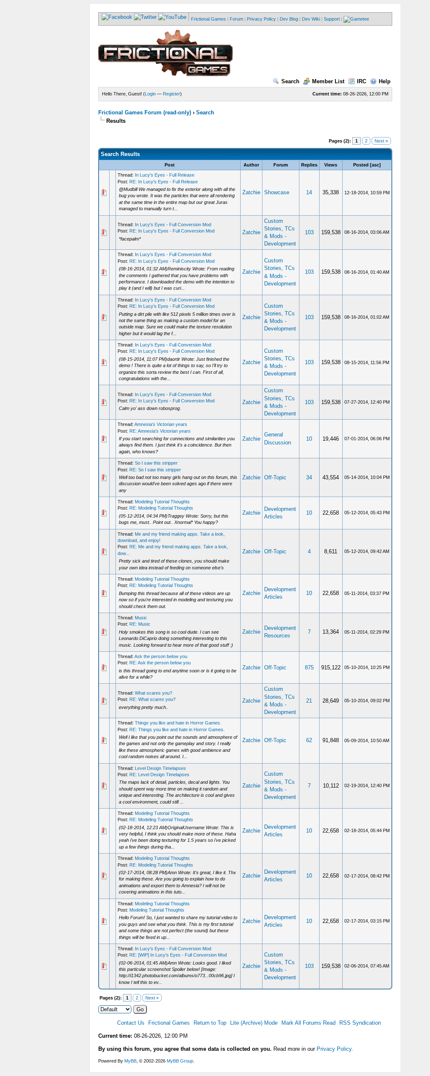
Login (150, 93)
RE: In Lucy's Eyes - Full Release (163, 181)
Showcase (276, 192)
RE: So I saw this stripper (155, 469)
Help (385, 81)
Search (290, 81)
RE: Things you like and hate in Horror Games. (177, 729)
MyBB (130, 1060)
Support (332, 18)
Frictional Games (208, 18)
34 (309, 477)
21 (309, 701)
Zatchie (251, 192)
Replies (309, 164)
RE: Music (139, 624)
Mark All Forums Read (308, 1023)
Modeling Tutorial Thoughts (162, 501)
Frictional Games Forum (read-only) (144, 112)
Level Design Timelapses (160, 768)
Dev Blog (289, 18)
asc (375, 164)
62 (309, 740)
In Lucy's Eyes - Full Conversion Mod (173, 224)
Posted (361, 164)
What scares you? (153, 692)
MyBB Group (180, 1060)
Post (170, 164)
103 (309, 232)
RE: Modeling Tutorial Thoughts (161, 507)
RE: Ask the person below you (160, 662)
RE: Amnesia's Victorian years (160, 431)
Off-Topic (275, 477)
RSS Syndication (360, 1023)
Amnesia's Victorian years (160, 424)
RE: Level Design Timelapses (159, 774)
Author (251, 164)
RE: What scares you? (152, 699)
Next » (381, 140)
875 (309, 667)
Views (330, 164)
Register (171, 93)
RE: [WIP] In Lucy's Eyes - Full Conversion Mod (178, 954)
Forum (236, 18)
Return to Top (210, 1023)
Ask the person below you (160, 656)
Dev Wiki (311, 18)
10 (309, 439)
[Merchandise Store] (356, 18)
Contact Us (130, 1023)
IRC (361, 81)
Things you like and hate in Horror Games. (178, 722)
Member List (328, 81)
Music (141, 617)
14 (309, 192)
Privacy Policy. (335, 1049)
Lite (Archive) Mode (254, 1023)
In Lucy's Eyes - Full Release (164, 174)
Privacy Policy (261, 18)
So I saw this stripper (156, 462)
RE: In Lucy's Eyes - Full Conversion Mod (172, 230)
